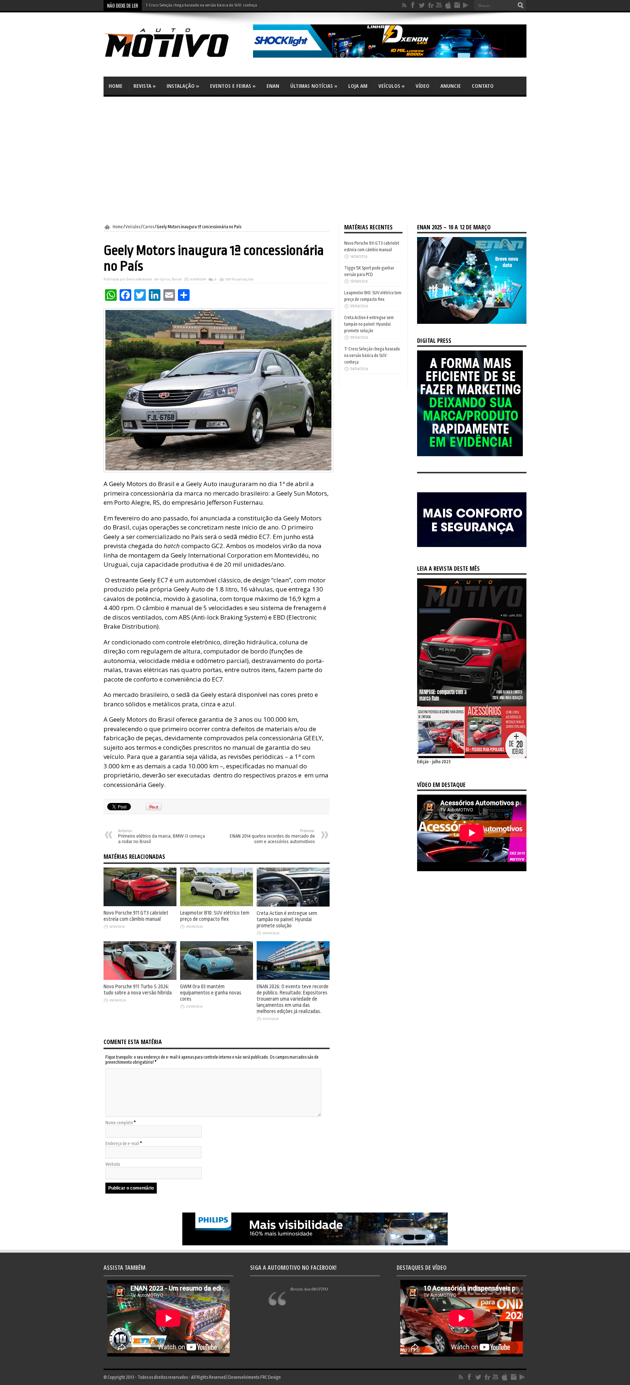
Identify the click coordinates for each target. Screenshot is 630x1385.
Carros (148, 226)
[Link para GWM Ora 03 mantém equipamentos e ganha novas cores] (216, 978)
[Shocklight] (389, 56)
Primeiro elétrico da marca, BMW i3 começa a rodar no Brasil (161, 836)
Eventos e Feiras (233, 85)
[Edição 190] (471, 756)
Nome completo (119, 1122)
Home (115, 85)
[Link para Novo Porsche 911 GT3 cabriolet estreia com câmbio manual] (140, 904)
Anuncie (450, 85)
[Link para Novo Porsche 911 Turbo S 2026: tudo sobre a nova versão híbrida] (140, 978)
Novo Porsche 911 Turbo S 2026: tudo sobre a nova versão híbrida (138, 990)
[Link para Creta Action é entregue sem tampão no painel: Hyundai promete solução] (293, 905)
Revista (144, 85)
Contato (483, 85)
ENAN (273, 85)
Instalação (183, 85)
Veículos (391, 85)
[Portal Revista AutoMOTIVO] (176, 58)
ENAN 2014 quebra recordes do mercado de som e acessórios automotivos (272, 836)
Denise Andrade (139, 279)
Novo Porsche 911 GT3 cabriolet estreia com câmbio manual (136, 916)
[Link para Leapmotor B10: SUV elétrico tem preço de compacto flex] (216, 904)
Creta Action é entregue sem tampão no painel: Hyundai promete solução (287, 919)
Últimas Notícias (313, 85)
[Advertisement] (315, 160)
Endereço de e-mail (122, 1143)
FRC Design (270, 1377)
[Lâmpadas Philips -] (315, 1243)
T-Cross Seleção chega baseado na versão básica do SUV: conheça (201, 5)
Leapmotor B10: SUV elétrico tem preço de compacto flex (214, 916)
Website (112, 1164)
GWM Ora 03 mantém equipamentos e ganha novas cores (210, 993)
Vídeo (422, 85)
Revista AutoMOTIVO (309, 1289)
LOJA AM (358, 85)
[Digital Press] (470, 454)
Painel (177, 279)
